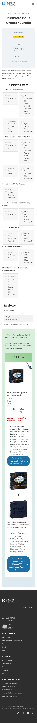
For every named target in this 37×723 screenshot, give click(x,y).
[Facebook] (13, 713)
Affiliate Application (9, 683)
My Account (6, 637)
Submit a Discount (8, 687)
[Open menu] (33, 3)
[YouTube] (28, 713)
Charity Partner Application (12, 693)
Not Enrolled (18, 37)
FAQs (4, 650)
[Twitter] (18, 713)
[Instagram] (23, 713)
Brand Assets (7, 690)
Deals (4, 647)
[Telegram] (33, 713)
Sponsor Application (9, 696)
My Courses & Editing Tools (12, 641)
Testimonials (7, 664)
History (5, 667)
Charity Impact (7, 660)
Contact (5, 670)
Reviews (5, 644)
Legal (4, 673)
